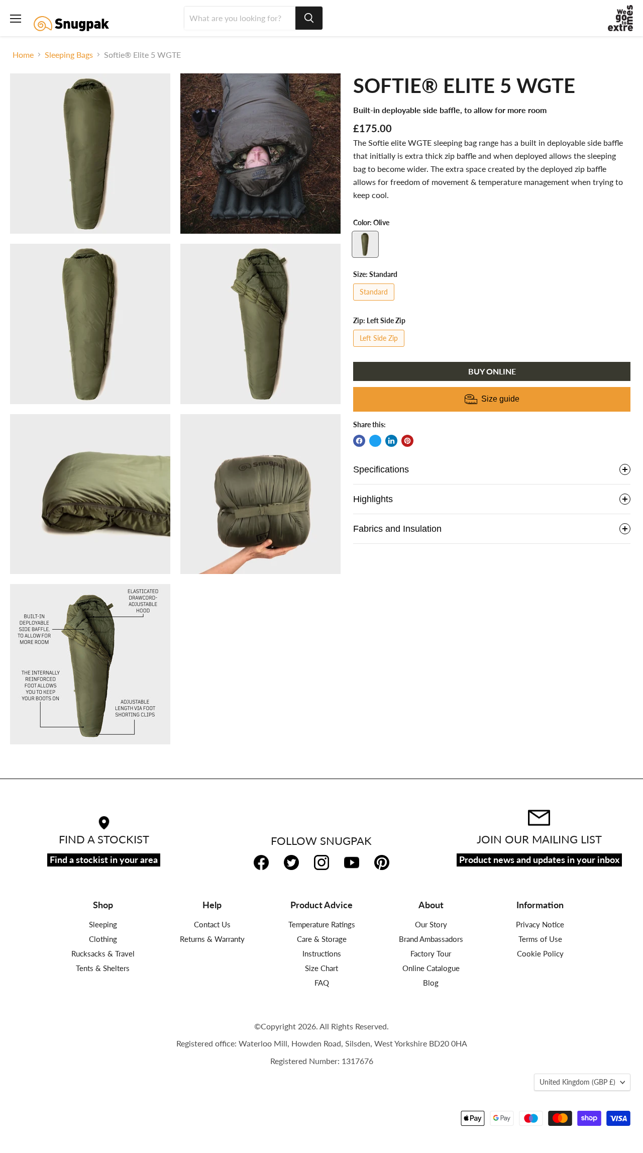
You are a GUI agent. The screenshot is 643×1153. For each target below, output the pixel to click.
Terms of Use (540, 938)
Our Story (431, 924)
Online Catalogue (431, 968)
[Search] (309, 18)
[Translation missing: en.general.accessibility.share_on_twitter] (375, 441)
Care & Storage (322, 938)
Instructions (321, 953)
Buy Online (492, 371)
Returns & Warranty (212, 938)
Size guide (500, 399)
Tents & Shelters (103, 968)
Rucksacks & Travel (103, 953)
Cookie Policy (540, 953)
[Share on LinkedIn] (391, 441)
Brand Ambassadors (431, 938)
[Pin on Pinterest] (407, 441)
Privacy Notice (540, 924)
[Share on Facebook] (359, 441)
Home (23, 54)
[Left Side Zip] (380, 348)
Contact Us (212, 924)
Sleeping (103, 924)
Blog (431, 982)
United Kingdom (577, 1082)
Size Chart (321, 968)
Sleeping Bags (69, 54)
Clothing (103, 938)
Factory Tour (430, 953)
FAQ (321, 982)
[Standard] (375, 302)
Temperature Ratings (321, 924)
